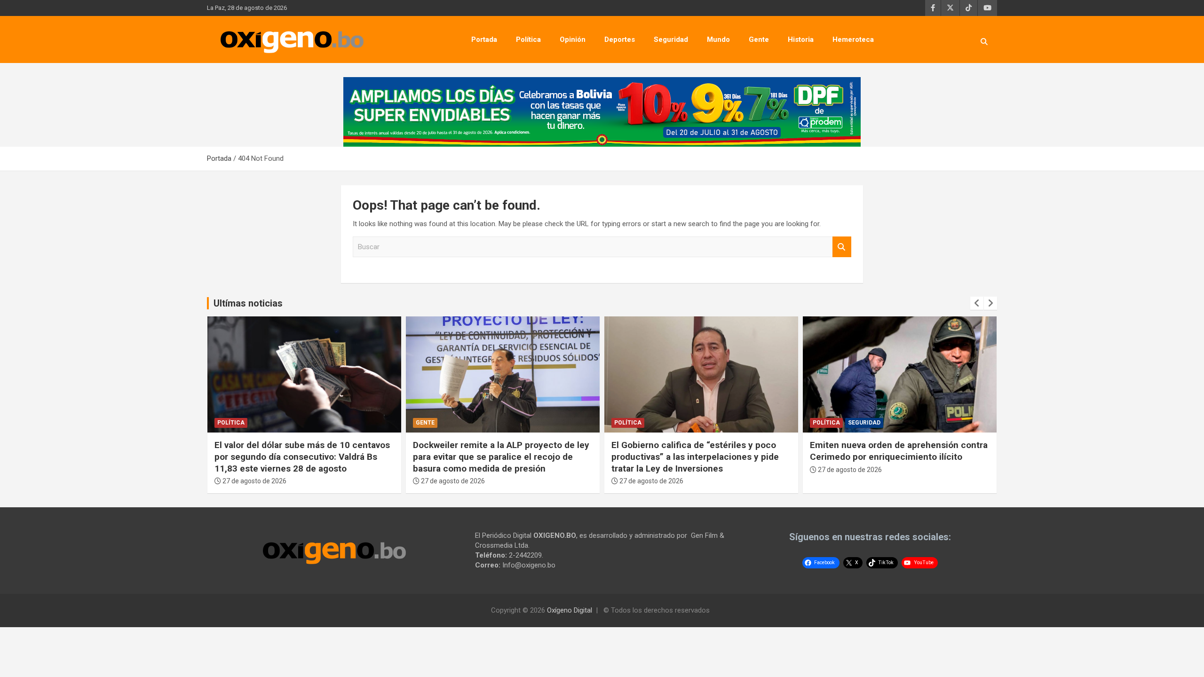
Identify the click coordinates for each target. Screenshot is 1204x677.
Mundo (718, 39)
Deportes (619, 39)
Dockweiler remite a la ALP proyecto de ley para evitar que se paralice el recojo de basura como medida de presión (302, 456)
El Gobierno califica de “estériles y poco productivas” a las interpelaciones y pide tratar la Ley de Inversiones (496, 456)
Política (528, 39)
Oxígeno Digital (569, 610)
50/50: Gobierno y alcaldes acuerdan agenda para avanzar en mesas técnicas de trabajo (899, 456)
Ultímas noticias (248, 303)
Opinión (573, 39)
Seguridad (671, 39)
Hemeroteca (853, 39)
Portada (484, 39)
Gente (759, 39)
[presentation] (976, 303)
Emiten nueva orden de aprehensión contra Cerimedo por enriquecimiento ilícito (700, 451)
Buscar (841, 247)
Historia (801, 39)
